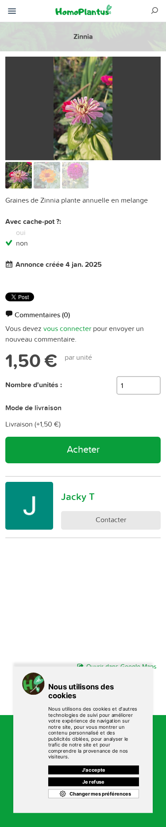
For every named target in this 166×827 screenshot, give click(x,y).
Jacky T (78, 496)
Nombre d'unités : (33, 385)
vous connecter (67, 328)
